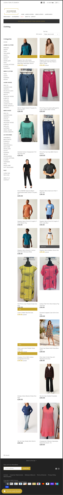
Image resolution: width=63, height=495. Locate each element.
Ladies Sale (7, 173)
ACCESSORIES (8, 135)
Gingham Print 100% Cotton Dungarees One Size (25, 357)
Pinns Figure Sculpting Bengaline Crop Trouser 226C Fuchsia (49, 108)
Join (9, 2)
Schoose (15, 480)
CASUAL (6, 119)
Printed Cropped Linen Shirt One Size (49, 313)
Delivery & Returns (30, 475)
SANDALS (6, 89)
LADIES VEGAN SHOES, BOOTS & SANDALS (8, 105)
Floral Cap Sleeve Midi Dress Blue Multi (49, 349)
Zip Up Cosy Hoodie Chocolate (48, 396)
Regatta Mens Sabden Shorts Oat (49, 250)
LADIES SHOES (8, 82)
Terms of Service (41, 475)
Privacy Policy (52, 475)
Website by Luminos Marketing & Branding (15, 482)
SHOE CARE (7, 165)
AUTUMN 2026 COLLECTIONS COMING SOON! (31, 21)
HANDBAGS (7, 137)
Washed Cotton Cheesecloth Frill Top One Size (27, 152)
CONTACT (6, 180)
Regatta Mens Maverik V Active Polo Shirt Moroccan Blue (26, 251)
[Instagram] (44, 2)
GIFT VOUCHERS (8, 167)
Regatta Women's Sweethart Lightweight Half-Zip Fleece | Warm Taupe (48, 61)
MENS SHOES (7, 110)
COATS (5, 55)
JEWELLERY (7, 61)
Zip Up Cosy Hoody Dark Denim (27, 441)
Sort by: (45, 31)
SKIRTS (6, 49)
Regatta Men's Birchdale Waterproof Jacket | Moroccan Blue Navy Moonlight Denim (26, 61)
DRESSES (6, 47)
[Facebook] (41, 2)
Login (5, 2)
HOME (5, 42)
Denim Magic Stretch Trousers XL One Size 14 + (27, 108)
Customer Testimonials (16, 475)
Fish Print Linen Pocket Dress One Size (27, 304)
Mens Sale (6, 175)
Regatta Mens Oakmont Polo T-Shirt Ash (49, 191)
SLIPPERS (6, 102)
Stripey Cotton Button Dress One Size (27, 396)
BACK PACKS (7, 139)
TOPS (5, 51)
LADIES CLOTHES (9, 45)
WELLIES (6, 100)
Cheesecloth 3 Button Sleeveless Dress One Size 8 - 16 (49, 442)
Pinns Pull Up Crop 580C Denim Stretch (49, 152)
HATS (5, 62)
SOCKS (6, 59)
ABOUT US (7, 178)
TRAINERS (7, 92)
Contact (6, 475)
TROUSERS (7, 53)
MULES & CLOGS (8, 91)
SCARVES (6, 57)
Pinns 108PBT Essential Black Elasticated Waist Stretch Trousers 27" (27, 192)
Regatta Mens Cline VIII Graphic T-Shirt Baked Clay (27, 222)
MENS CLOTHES (8, 71)
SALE (5, 170)
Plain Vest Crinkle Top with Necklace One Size (47, 357)
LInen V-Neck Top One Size (25, 312)
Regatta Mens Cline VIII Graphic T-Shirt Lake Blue (49, 222)
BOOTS (6, 94)
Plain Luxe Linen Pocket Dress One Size (26, 349)
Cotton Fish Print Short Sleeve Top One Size (49, 304)
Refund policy (7, 476)
